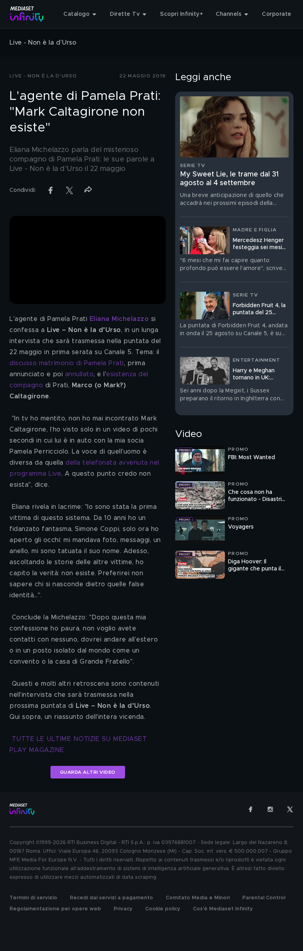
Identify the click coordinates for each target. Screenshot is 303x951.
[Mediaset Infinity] (27, 14)
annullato (79, 374)
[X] (290, 809)
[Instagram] (270, 809)
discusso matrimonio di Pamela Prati (66, 363)
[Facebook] (250, 809)
